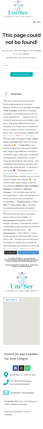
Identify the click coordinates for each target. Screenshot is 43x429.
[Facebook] (15, 368)
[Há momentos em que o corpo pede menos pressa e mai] (21, 230)
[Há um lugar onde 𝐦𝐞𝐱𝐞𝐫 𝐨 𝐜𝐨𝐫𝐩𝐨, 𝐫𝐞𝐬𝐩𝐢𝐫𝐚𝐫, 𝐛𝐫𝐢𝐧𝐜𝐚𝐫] (21, 155)
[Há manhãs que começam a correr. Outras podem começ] (21, 193)
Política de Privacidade (13, 411)
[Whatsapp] (27, 368)
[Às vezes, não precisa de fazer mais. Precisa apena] (21, 118)
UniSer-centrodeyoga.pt (28, 401)
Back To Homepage (21, 74)
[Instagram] (21, 368)
